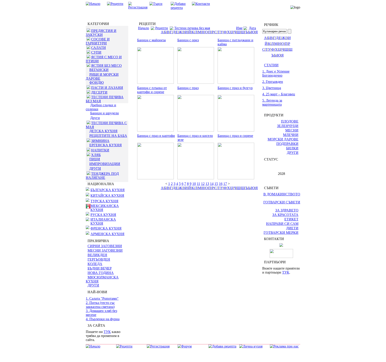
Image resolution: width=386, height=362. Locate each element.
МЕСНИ (291, 130)
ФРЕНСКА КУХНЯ (106, 228)
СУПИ (96, 52)
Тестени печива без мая (192, 28)
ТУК (107, 332)
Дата (252, 28)
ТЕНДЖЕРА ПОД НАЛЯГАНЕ (102, 176)
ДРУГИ (95, 168)
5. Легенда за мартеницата (272, 102)
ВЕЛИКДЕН (97, 255)
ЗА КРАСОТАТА (285, 215)
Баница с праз (188, 88)
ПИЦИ (94, 159)
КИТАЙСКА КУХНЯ (107, 195)
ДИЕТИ (292, 228)
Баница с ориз (188, 40)
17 (225, 184)
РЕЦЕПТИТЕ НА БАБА (108, 136)
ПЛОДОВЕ (289, 121)
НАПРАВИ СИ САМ (282, 224)
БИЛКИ (292, 148)
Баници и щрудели (104, 113)
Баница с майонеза (151, 40)
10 (194, 184)
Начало (143, 28)
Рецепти (161, 28)
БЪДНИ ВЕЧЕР (100, 268)
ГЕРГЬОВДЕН (99, 259)
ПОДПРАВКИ (287, 144)
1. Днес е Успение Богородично (276, 73)
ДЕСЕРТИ (99, 92)
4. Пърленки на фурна (103, 319)
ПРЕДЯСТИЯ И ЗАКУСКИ (101, 33)
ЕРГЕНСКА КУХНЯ (105, 145)
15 (216, 184)
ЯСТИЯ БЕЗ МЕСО (106, 65)
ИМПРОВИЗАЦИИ (104, 164)
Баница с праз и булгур (235, 88)
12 (203, 184)
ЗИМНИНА (100, 141)
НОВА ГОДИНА (101, 273)
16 (220, 184)
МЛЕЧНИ (290, 135)
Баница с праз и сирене (235, 136)
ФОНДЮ (96, 82)
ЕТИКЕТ (291, 219)
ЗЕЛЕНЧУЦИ (287, 126)
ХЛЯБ (96, 155)
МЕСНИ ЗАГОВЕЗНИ (105, 250)
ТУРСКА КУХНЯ (104, 201)
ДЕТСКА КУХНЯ (103, 131)
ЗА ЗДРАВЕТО (286, 210)
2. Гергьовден (272, 82)
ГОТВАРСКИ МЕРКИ (281, 232)
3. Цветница (271, 88)
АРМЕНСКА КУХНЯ (107, 234)
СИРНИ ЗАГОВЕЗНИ (105, 246)
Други (95, 118)
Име (239, 28)
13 (207, 184)
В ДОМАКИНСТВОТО (281, 194)
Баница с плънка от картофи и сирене (152, 90)
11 (198, 184)
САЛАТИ (98, 48)
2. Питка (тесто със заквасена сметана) (100, 305)
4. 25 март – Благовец (278, 94)
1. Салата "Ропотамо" (102, 298)
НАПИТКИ (100, 150)
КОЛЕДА (95, 264)
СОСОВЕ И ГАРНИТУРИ (98, 41)
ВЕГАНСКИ (99, 70)
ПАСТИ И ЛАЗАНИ (107, 88)
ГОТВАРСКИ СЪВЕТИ (281, 202)
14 (212, 184)
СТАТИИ (271, 65)
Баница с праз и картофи (156, 136)
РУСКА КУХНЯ (103, 215)
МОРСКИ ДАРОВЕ (283, 139)
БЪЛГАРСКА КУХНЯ (107, 190)
